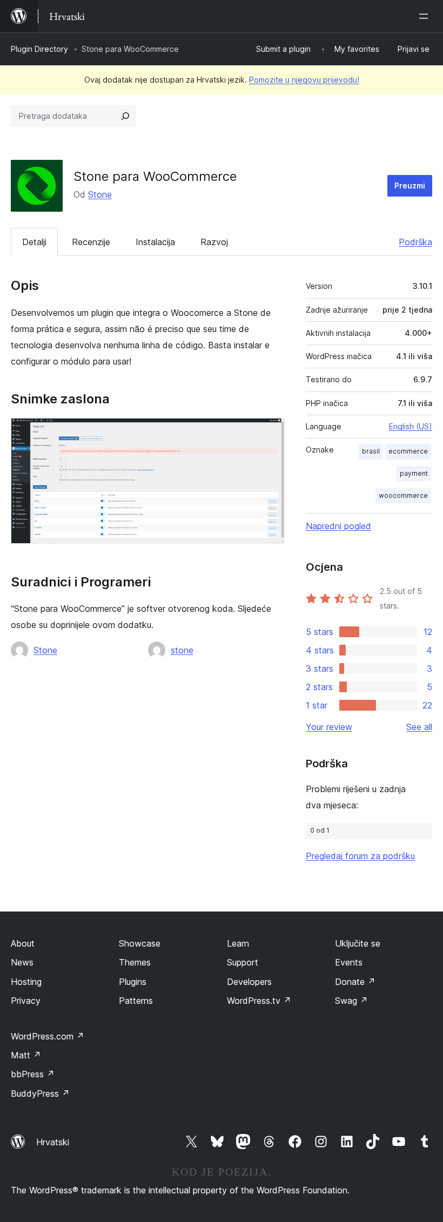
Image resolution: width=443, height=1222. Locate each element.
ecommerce (408, 451)
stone (182, 650)
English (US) (410, 426)
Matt (26, 1055)
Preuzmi (409, 185)
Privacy (26, 1000)
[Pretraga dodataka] (125, 116)
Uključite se (357, 943)
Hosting (26, 981)
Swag (351, 1000)
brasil (371, 451)
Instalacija (155, 242)
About (23, 943)
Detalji (34, 242)
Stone (100, 194)
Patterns (136, 1000)
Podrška (415, 242)
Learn (238, 943)
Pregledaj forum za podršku (360, 855)
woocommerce (403, 495)
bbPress (33, 1074)
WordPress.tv (259, 1000)
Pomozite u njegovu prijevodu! (304, 79)
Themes (135, 962)
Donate (355, 981)
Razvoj (214, 242)
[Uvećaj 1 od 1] (270, 432)
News (22, 962)
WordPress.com (47, 1036)
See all (419, 726)
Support (242, 962)
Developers (249, 981)
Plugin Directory (39, 48)
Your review (329, 726)
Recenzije (91, 242)
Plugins (132, 981)
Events (349, 962)
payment (414, 473)
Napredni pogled (338, 526)
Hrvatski (52, 1142)
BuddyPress (40, 1093)
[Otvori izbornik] (425, 16)
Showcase (139, 943)
